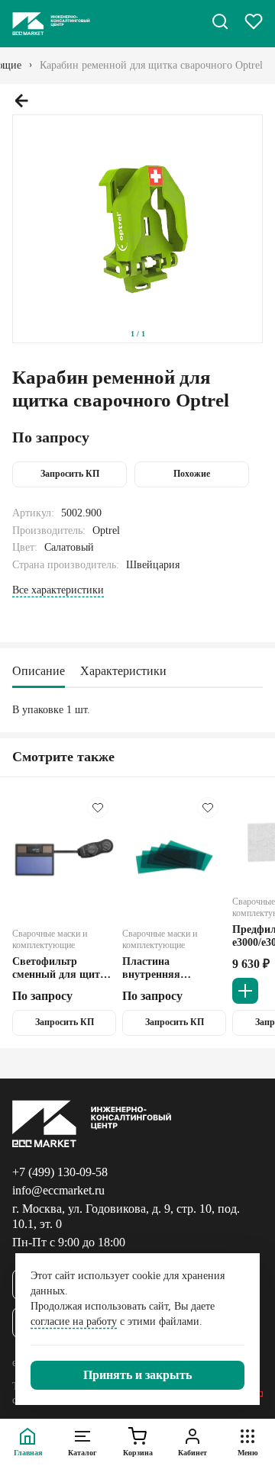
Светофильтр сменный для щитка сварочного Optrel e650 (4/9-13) (62, 968)
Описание (38, 670)
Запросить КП (69, 473)
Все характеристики (58, 590)
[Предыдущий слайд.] (21, 101)
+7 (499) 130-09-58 (60, 1171)
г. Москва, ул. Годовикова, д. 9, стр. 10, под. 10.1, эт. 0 (126, 1216)
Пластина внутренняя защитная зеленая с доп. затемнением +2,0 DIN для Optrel (170, 968)
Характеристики (123, 670)
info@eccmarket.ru (58, 1190)
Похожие (191, 473)
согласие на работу (74, 1321)
